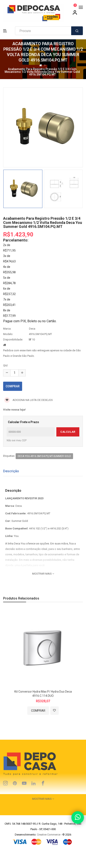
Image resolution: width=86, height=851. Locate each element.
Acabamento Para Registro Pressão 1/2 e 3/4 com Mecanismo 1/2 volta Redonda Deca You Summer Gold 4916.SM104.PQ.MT (42, 72)
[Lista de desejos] (54, 710)
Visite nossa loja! (14, 409)
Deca (32, 328)
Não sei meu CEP (17, 440)
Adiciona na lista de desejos (32, 400)
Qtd (5, 365)
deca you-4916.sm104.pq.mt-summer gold (44, 456)
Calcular (67, 431)
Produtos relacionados (21, 598)
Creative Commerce (48, 834)
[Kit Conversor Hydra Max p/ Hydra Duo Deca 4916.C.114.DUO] (43, 648)
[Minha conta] (75, 14)
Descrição (11, 471)
